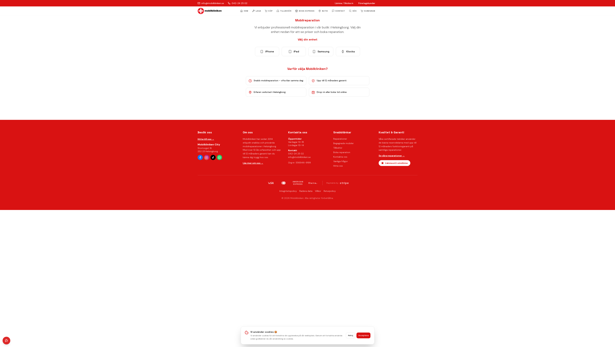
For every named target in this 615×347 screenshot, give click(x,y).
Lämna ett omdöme (396, 163)
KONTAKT (340, 11)
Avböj (350, 335)
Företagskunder (366, 3)
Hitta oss (338, 165)
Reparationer (340, 138)
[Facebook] (200, 157)
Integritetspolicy (288, 191)
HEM (246, 11)
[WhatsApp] (219, 157)
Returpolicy (330, 191)
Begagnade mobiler (343, 143)
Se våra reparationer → (392, 155)
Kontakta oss (340, 156)
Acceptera (363, 335)
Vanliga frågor (340, 161)
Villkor (318, 191)
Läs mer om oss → (253, 163)
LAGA (258, 11)
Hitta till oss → (206, 139)
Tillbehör (337, 147)
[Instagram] (206, 157)
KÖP (270, 11)
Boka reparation (341, 152)
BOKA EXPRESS (306, 11)
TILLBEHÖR (285, 11)
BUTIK (325, 11)
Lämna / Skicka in (344, 3)
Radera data (305, 191)
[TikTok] (213, 157)
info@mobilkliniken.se (299, 157)
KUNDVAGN (369, 11)
